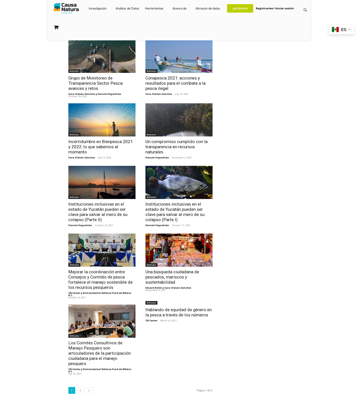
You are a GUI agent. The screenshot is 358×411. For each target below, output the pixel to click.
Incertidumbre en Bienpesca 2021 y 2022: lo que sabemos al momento (100, 146)
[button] (305, 10)
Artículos (74, 71)
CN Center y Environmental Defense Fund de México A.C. (99, 294)
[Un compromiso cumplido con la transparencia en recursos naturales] (179, 119)
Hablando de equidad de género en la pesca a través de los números (178, 312)
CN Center (151, 320)
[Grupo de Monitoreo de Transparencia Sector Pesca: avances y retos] (101, 56)
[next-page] (88, 390)
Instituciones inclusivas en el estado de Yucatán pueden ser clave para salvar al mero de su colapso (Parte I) (174, 212)
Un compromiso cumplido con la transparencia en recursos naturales (176, 146)
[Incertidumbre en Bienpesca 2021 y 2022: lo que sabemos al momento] (101, 119)
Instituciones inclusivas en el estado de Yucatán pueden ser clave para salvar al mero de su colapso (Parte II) (97, 212)
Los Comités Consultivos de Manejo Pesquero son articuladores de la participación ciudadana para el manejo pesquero (99, 353)
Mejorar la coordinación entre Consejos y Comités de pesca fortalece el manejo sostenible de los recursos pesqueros (100, 279)
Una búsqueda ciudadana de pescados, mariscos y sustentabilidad (172, 277)
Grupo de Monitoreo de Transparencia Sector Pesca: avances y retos (95, 83)
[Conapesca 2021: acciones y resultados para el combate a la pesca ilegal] (179, 56)
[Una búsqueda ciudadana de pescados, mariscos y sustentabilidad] (179, 250)
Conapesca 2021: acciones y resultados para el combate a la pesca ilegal (175, 83)
